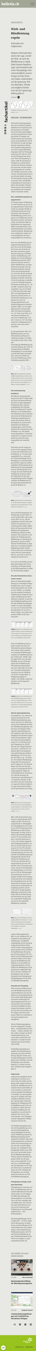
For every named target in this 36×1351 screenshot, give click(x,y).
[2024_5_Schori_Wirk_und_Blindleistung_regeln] (18, 97)
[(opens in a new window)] (28, 1340)
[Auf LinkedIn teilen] (5, 128)
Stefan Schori (15, 117)
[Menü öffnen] (32, 4)
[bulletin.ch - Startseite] (10, 3)
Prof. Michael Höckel (26, 117)
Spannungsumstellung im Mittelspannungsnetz (21, 1282)
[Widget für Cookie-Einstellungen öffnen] (3, 1347)
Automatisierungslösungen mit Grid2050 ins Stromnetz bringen (21, 1316)
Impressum (29, 1347)
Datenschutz (19, 1347)
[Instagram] (5, 130)
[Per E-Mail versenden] (5, 133)
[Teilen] (5, 125)
